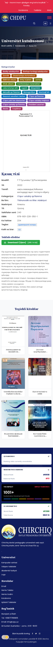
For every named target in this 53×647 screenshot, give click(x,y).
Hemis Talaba (7, 590)
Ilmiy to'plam (25, 80)
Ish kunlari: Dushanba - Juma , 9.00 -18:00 (19, 626)
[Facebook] (32, 633)
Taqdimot (16, 109)
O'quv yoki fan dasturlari (14, 100)
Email (3, 586)
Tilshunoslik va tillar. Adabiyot (32, 200)
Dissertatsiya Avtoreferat (24, 76)
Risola (5, 109)
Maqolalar (35, 88)
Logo (3, 574)
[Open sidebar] (50, 23)
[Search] (34, 23)
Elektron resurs (9, 80)
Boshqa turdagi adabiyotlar (35, 71)
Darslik (6, 76)
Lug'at (24, 88)
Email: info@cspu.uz (9, 622)
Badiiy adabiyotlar (11, 71)
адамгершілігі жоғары (27, 224)
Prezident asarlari (36, 104)
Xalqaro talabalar (8, 566)
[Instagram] (40, 633)
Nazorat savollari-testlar (14, 96)
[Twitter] (36, 633)
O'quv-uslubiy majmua (39, 100)
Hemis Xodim (7, 594)
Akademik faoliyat (9, 570)
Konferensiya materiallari (29, 84)
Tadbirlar (37, 10)
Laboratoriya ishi (10, 88)
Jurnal (38, 80)
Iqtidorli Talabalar (8, 602)
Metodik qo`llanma (11, 92)
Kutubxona (23, 10)
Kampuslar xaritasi (9, 562)
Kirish (49, 10)
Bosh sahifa (6, 46)
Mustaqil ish (44, 92)
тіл (19, 229)
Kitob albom (8, 84)
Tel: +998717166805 (9, 618)
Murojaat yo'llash (8, 614)
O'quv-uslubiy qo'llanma (14, 104)
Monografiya (29, 92)
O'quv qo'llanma (36, 96)
